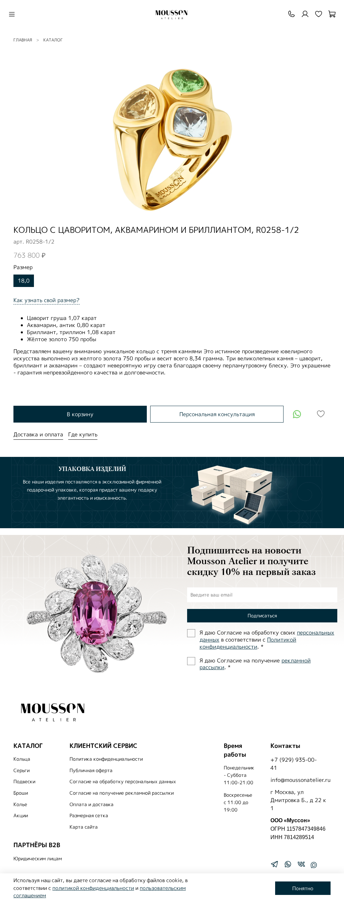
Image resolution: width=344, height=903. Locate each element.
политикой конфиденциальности (93, 888)
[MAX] (314, 865)
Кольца (21, 759)
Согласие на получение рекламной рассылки (122, 793)
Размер (23, 267)
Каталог (53, 40)
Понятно (302, 888)
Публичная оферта (91, 770)
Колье (20, 804)
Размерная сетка (89, 815)
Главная (22, 40)
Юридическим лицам (37, 858)
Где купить (82, 434)
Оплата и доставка (92, 804)
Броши (20, 793)
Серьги (21, 770)
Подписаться (262, 615)
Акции (20, 815)
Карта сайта (84, 827)
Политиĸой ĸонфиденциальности (248, 643)
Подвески (24, 781)
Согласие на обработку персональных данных (123, 781)
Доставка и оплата (38, 434)
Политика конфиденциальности (106, 759)
